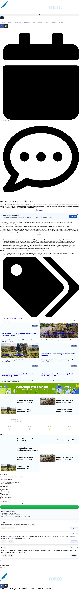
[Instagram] (6, 26)
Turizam (54, 22)
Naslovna (2, 31)
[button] (39, 15)
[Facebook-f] (2, 26)
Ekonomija (18, 22)
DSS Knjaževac (10, 318)
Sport (33, 22)
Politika (3, 22)
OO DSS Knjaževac (19, 318)
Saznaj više (73, 216)
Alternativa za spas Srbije (66, 440)
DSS (4, 318)
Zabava (61, 22)
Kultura (40, 22)
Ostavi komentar (39, 507)
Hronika (47, 22)
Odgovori (74, 528)
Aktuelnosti (26, 22)
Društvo (10, 22)
